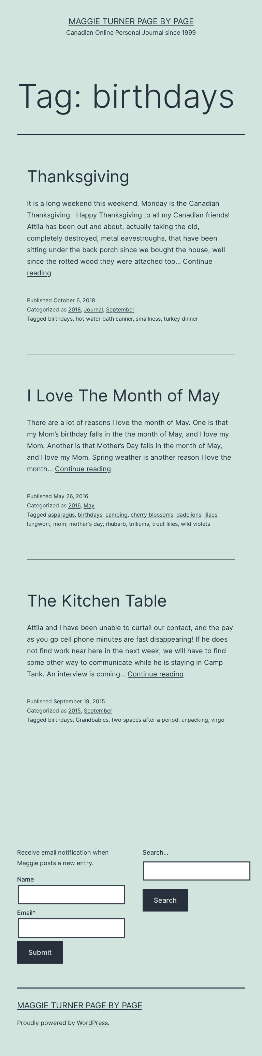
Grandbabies (92, 719)
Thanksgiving (78, 176)
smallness (148, 318)
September (120, 309)
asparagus (61, 514)
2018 (74, 309)
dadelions (188, 514)
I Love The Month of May (123, 395)
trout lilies (165, 523)
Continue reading (83, 469)
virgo (217, 719)
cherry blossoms (152, 514)
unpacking (194, 719)
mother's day (86, 523)
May (89, 505)
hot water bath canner (104, 318)
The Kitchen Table (97, 601)
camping (116, 514)
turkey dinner (181, 318)
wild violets (195, 523)
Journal (93, 309)
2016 (74, 505)
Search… (156, 852)
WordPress (92, 1022)
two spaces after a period (145, 719)
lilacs (210, 514)
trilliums (139, 523)
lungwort (38, 523)
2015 (74, 710)
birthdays (60, 318)
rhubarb (116, 523)
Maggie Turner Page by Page (131, 21)
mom (59, 523)
